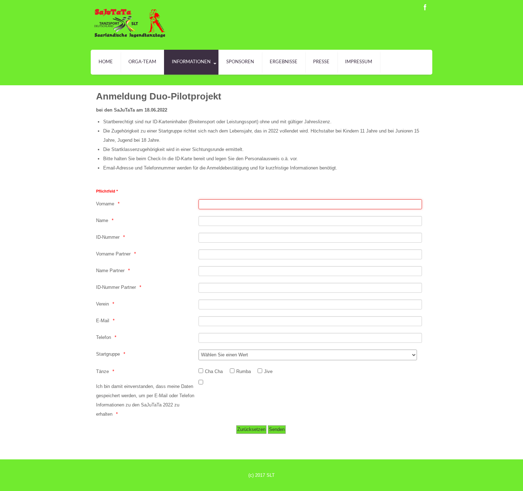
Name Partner (110, 270)
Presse (321, 62)
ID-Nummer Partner (116, 287)
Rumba (243, 371)
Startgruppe (108, 354)
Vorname (105, 203)
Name (102, 220)
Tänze (102, 371)
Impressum (358, 62)
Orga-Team (142, 62)
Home (106, 62)
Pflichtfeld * (107, 191)
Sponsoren (240, 62)
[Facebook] (425, 7)
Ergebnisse (283, 62)
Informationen (191, 62)
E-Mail (102, 320)
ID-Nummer (108, 237)
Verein (102, 304)
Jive (268, 371)
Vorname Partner (113, 254)
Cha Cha (214, 371)
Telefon (103, 337)
